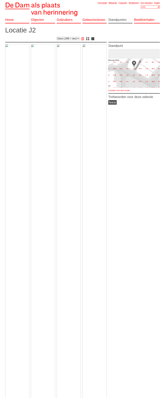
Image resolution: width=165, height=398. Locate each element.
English (157, 3)
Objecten (37, 19)
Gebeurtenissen (93, 19)
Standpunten (117, 19)
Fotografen (123, 3)
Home (9, 19)
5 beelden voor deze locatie (119, 90)
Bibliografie (113, 3)
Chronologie (102, 3)
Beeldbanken (134, 3)
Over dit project (147, 3)
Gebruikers (65, 19)
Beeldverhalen (144, 19)
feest (112, 102)
